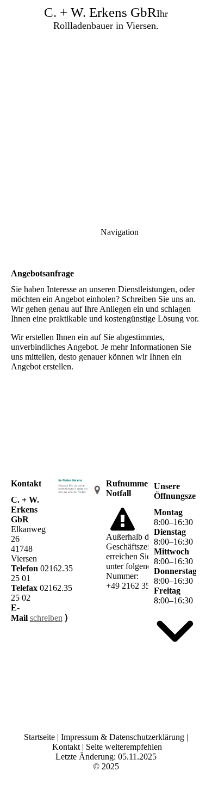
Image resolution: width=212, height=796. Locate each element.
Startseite (40, 737)
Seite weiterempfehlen (124, 746)
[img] (106, 76)
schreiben (46, 617)
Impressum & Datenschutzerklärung (122, 737)
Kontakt (66, 746)
